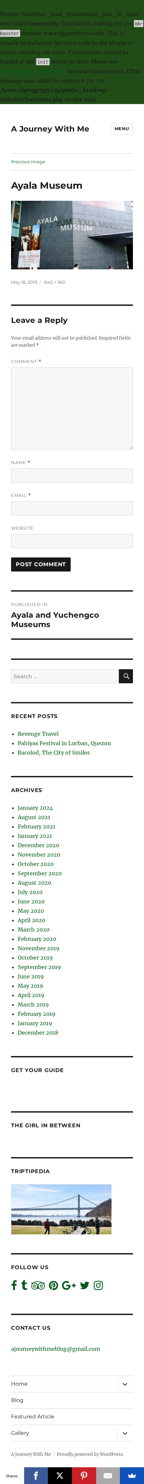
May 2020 (31, 910)
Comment (26, 361)
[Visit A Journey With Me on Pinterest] (53, 1287)
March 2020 (34, 929)
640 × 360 (54, 282)
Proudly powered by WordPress (90, 1454)
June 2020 (31, 901)
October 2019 (35, 957)
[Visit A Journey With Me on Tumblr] (24, 1287)
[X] (60, 1475)
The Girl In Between (45, 1125)
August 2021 (34, 817)
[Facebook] (36, 1475)
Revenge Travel (38, 733)
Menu (122, 128)
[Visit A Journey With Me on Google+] (69, 1287)
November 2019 (39, 948)
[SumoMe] (132, 1475)
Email (21, 495)
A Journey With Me (50, 129)
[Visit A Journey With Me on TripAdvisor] (38, 1287)
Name (20, 462)
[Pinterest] (84, 1475)
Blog (17, 1400)
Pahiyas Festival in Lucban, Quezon (64, 743)
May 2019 (30, 985)
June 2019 (31, 976)
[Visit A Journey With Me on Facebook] (14, 1287)
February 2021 (36, 826)
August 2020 (34, 882)
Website (22, 528)
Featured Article (32, 1416)
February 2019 (37, 1014)
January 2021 (35, 836)
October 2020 (36, 864)
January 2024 (35, 807)
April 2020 (31, 920)
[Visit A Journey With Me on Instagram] (98, 1287)
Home (19, 1384)
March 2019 (33, 1004)
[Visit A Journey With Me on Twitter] (85, 1287)
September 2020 (40, 873)
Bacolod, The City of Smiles (54, 752)
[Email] (108, 1475)
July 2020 (30, 892)
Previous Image (28, 161)
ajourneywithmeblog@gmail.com (55, 1348)
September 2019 (39, 967)
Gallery (20, 1433)
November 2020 (39, 854)
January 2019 (35, 1023)
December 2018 (38, 1032)
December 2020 (38, 845)
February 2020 (37, 939)
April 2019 (31, 995)
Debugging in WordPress (33, 71)
